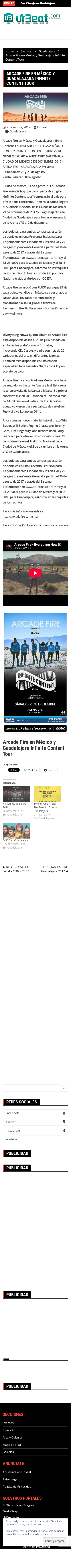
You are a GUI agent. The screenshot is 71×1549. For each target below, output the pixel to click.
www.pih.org (13, 313)
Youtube (11, 1139)
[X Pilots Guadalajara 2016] (16, 794)
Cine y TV (9, 1430)
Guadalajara (18, 131)
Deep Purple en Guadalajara (38, 3)
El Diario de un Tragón (18, 1505)
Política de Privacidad (17, 1487)
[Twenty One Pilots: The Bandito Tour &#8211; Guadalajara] (47, 794)
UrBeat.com (11, 1517)
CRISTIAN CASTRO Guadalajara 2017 (54, 869)
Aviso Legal (10, 1479)
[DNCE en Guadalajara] (16, 831)
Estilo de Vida (12, 1445)
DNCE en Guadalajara (15, 840)
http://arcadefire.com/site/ (20, 517)
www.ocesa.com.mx (55, 525)
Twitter (11, 1122)
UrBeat (42, 127)
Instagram (13, 1130)
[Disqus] (35, 927)
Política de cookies (38, 1534)
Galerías (8, 1452)
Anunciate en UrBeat (17, 1472)
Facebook (12, 1113)
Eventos (8, 1423)
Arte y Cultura (12, 1437)
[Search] (64, 1087)
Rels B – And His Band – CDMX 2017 (16, 869)
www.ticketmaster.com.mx (43, 258)
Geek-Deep (10, 1511)
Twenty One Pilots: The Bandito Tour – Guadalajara (45, 807)
